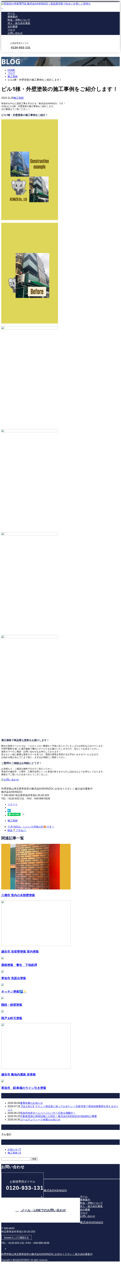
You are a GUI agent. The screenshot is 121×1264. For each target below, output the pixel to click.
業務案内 (13, 16)
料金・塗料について (19, 20)
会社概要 (13, 26)
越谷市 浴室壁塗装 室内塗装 (20, 951)
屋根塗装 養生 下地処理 (19, 965)
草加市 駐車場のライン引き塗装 (23, 1088)
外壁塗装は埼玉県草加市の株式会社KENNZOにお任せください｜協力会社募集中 (47, 1254)
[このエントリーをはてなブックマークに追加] (9, 811)
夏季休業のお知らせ (31, 1103)
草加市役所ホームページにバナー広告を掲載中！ (48, 1113)
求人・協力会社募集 (19, 23)
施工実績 (19, 98)
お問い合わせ (15, 33)
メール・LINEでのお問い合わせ (12, 54)
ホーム (11, 13)
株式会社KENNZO (55, 1190)
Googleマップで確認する (16, 1237)
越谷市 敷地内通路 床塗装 (18, 1074)
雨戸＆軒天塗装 (11, 1018)
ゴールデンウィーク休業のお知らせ (40, 1119)
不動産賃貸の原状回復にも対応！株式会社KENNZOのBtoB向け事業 (58, 1116)
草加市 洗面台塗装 (13, 978)
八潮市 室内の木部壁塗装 (18, 895)
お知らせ (14, 1149)
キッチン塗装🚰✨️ (13, 991)
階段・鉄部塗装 (11, 1005)
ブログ (11, 29)
